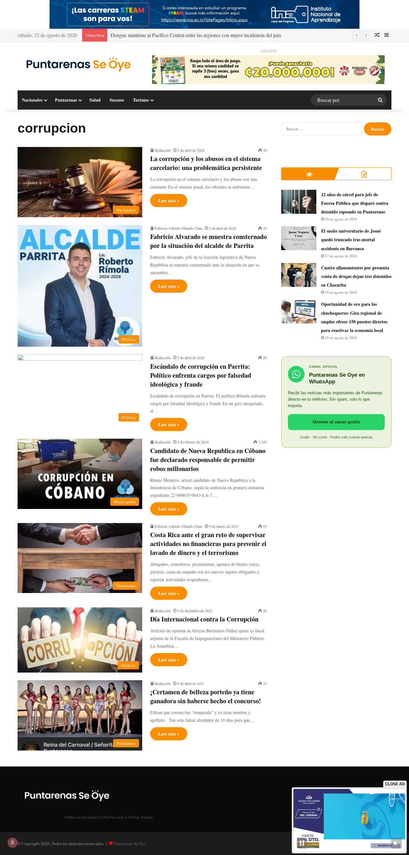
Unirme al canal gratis (336, 421)
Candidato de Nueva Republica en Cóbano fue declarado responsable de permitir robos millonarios (208, 459)
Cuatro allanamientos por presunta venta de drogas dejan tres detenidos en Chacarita (356, 276)
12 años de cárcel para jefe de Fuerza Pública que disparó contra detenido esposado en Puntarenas (354, 203)
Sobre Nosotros (112, 817)
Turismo (141, 99)
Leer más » (168, 200)
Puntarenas (66, 99)
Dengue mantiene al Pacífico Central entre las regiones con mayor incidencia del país (196, 35)
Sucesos (117, 99)
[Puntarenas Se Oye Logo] (77, 64)
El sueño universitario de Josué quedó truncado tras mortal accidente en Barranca (351, 239)
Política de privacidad (81, 817)
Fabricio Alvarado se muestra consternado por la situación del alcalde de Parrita (208, 241)
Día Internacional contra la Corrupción (204, 619)
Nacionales (32, 99)
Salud (95, 99)
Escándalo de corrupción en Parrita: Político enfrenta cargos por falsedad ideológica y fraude (200, 375)
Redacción (163, 150)
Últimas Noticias (140, 817)
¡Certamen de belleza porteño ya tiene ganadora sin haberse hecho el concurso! (205, 696)
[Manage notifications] (12, 842)
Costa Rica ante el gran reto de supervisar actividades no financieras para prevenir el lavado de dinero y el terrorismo (208, 543)
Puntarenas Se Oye (130, 843)
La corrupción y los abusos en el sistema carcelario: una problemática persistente (206, 163)
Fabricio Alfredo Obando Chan (178, 228)
